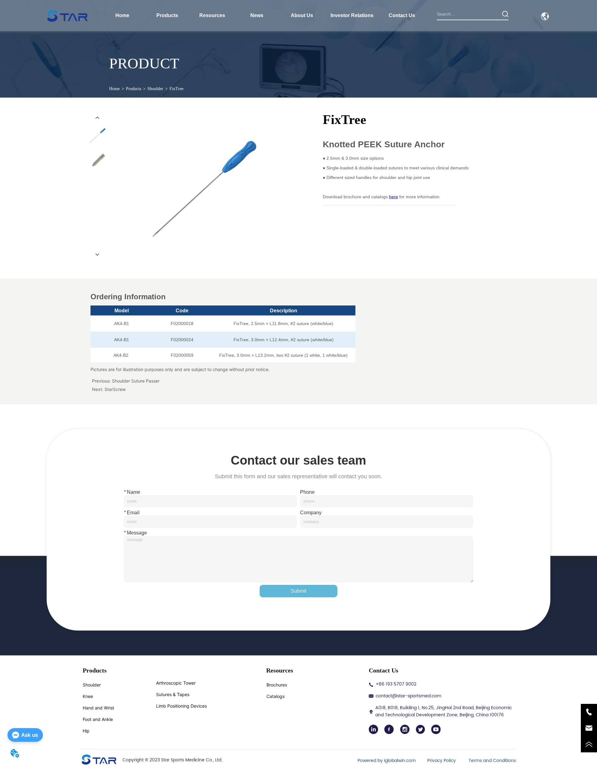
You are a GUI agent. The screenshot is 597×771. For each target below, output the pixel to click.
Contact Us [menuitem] (402, 15)
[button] (167, 15)
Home (114, 88)
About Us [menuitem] (302, 15)
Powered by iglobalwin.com (387, 760)
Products (133, 88)
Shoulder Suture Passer (136, 380)
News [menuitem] (256, 15)
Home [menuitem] (122, 15)
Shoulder (155, 88)
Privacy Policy (442, 760)
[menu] (262, 15)
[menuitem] (167, 15)
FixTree (176, 88)
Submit (298, 591)
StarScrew (115, 389)
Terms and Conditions (492, 760)
